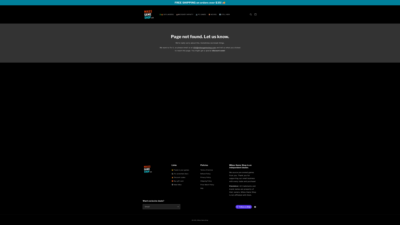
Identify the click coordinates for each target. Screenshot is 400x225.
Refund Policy (205, 174)
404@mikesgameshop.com (204, 48)
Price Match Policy (207, 185)
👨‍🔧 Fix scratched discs (180, 174)
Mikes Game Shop (202, 220)
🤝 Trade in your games (180, 170)
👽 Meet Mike (177, 185)
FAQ (201, 188)
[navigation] (186, 177)
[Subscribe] (178, 206)
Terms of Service (206, 170)
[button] (251, 14)
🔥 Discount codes (178, 177)
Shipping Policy (206, 181)
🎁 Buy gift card (178, 181)
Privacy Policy (205, 177)
